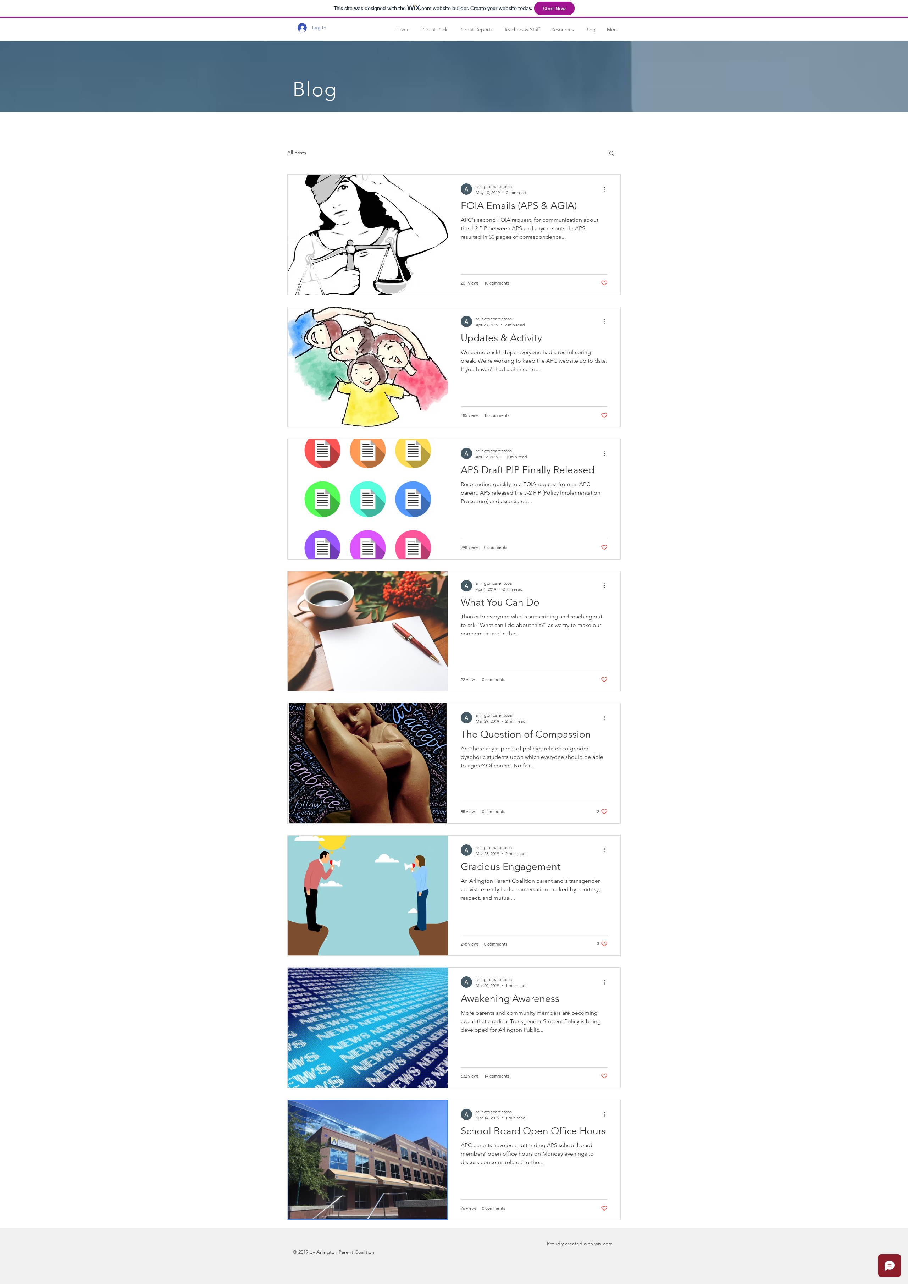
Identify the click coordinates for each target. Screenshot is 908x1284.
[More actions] (606, 189)
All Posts (296, 152)
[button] (611, 154)
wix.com (603, 1243)
